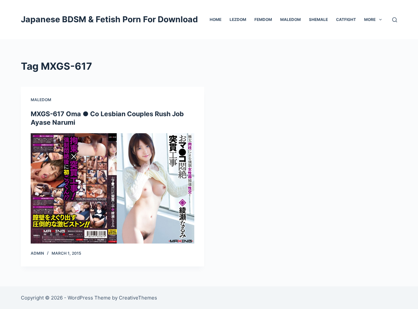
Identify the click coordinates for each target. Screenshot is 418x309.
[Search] (394, 19)
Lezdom (238, 19)
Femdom (263, 19)
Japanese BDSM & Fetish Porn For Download (109, 19)
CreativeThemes (138, 298)
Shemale (318, 19)
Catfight (346, 19)
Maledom (290, 19)
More (370, 19)
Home (215, 19)
